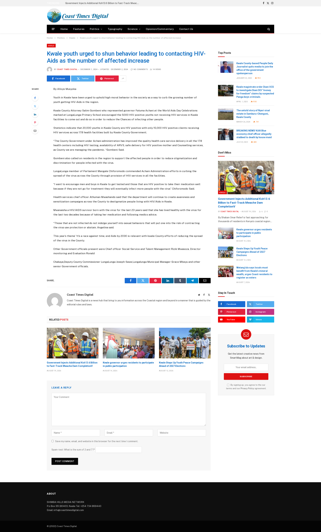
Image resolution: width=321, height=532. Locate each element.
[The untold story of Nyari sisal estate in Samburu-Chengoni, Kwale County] (225, 114)
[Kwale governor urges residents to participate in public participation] (128, 343)
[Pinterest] (35, 122)
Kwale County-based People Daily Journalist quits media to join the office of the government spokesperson (254, 68)
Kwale (51, 46)
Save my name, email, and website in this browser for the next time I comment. (96, 441)
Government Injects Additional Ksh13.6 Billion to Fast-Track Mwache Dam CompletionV (72, 364)
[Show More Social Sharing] (123, 78)
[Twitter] (35, 106)
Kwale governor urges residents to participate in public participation (101, 3)
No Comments (141, 69)
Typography (115, 29)
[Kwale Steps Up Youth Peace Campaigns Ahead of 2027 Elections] (185, 343)
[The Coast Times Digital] (78, 15)
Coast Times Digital (67, 69)
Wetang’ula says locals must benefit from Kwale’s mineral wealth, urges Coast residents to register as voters (254, 272)
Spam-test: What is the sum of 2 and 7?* (73, 449)
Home (64, 29)
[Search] (268, 29)
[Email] (35, 130)
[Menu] (53, 29)
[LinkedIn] (35, 114)
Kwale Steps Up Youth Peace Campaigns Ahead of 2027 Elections (181, 364)
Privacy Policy (247, 388)
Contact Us (186, 29)
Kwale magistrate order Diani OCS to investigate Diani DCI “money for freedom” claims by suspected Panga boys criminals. (255, 92)
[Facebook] (35, 98)
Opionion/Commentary (160, 29)
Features (78, 29)
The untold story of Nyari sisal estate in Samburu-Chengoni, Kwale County (253, 113)
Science (133, 29)
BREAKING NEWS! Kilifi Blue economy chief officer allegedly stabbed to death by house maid (254, 134)
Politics (94, 29)
